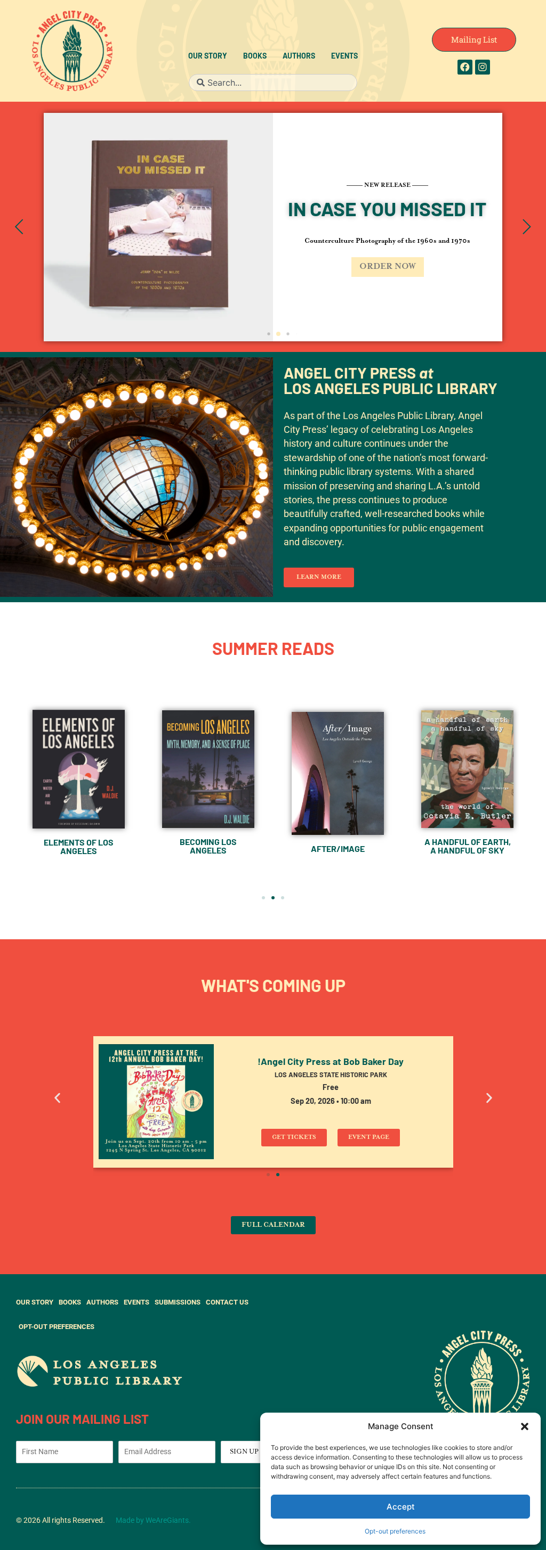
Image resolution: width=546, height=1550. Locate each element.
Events (344, 57)
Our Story (207, 57)
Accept (401, 1507)
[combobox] (273, 82)
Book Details (202, 277)
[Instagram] (482, 67)
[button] (524, 1426)
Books (255, 57)
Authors (299, 57)
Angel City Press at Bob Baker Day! (331, 1062)
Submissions (177, 1302)
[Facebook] (464, 67)
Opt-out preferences (395, 1531)
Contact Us (227, 1302)
